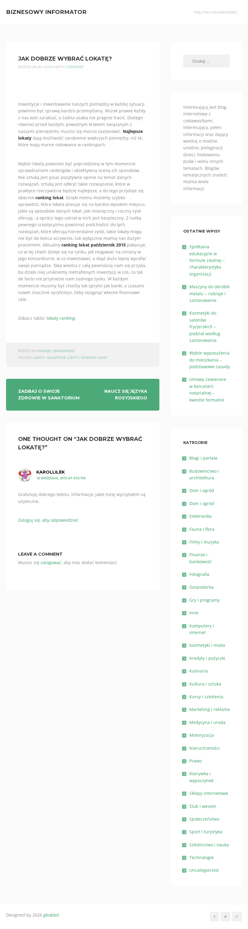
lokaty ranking (61, 318)
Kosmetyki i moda (207, 645)
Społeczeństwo (204, 819)
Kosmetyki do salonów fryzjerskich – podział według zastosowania (204, 326)
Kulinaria (198, 671)
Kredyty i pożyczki (207, 658)
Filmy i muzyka (204, 542)
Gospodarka (201, 587)
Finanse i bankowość (55, 351)
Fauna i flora (201, 529)
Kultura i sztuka (205, 684)
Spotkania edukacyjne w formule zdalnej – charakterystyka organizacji (207, 260)
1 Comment (74, 67)
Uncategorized (204, 870)
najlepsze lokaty (63, 358)
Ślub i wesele (202, 806)
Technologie (201, 857)
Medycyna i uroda (207, 722)
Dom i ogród (201, 490)
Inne (193, 613)
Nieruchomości (204, 748)
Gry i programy (204, 600)
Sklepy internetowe (208, 793)
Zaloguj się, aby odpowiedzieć (48, 520)
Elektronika (200, 516)
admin (48, 67)
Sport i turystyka (205, 832)
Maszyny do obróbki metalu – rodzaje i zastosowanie (209, 293)
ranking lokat (94, 358)
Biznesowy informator (46, 11)
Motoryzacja (201, 735)
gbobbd (51, 915)
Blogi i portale (203, 458)
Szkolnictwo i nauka (209, 845)
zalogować (51, 562)
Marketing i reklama (209, 709)
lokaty (39, 358)
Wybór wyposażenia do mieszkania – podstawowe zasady (209, 359)
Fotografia (199, 574)
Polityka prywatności (215, 12)
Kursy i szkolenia (206, 696)
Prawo (195, 761)
